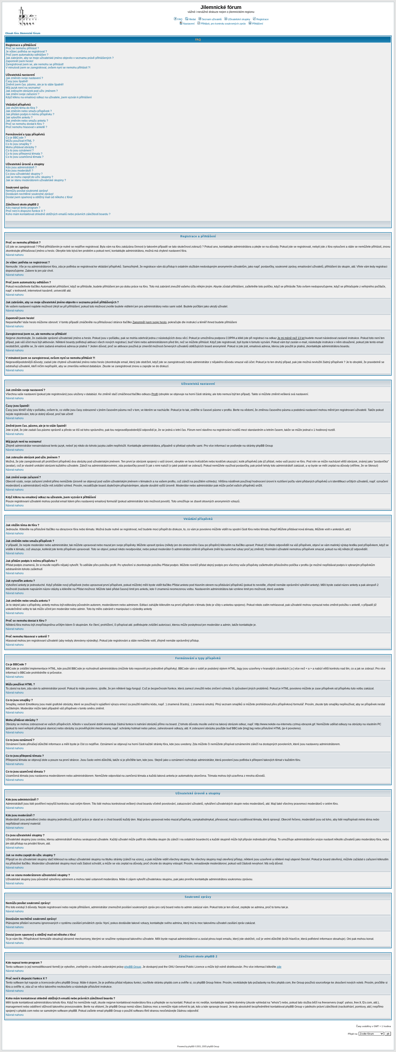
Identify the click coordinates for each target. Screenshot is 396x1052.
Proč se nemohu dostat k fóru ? (25, 124)
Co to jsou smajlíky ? (18, 144)
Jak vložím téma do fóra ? (21, 107)
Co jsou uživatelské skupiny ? (24, 173)
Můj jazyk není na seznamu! (23, 87)
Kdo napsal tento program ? (23, 207)
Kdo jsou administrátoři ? (21, 167)
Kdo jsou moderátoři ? (19, 170)
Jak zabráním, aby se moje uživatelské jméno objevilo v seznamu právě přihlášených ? (60, 58)
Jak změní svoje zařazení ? (22, 94)
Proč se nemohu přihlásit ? (22, 48)
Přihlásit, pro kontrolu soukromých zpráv (223, 23)
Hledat (192, 19)
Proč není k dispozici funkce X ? (25, 211)
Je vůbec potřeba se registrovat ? (26, 51)
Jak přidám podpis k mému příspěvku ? (30, 114)
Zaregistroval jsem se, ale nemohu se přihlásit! (34, 64)
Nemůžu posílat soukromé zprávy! (27, 190)
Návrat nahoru (15, 255)
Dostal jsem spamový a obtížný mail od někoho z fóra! (39, 197)
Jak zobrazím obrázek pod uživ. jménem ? (32, 91)
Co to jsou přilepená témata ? (24, 153)
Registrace (262, 19)
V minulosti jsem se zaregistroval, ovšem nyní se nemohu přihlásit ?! (48, 67)
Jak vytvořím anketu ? (19, 117)
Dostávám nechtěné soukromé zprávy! (29, 194)
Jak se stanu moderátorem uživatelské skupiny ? (36, 180)
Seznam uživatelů (212, 19)
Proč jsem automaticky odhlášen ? (27, 54)
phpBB (191, 1046)
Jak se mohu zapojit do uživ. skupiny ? (29, 177)
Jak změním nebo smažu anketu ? (27, 120)
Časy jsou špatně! (17, 81)
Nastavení (189, 23)
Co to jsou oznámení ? (20, 150)
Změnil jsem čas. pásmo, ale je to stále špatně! (34, 84)
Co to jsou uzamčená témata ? (25, 156)
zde (279, 966)
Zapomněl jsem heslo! (19, 61)
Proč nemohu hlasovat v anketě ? (26, 127)
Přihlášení (257, 23)
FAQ (179, 19)
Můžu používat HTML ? (20, 140)
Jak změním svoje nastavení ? (24, 78)
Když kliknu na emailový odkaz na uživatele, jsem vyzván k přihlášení (49, 97)
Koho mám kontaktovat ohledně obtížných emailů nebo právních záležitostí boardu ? (58, 214)
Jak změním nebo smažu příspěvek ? (29, 111)
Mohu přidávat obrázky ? (21, 147)
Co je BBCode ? (16, 137)
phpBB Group (132, 966)
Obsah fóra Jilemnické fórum (22, 33)
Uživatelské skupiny (239, 19)
